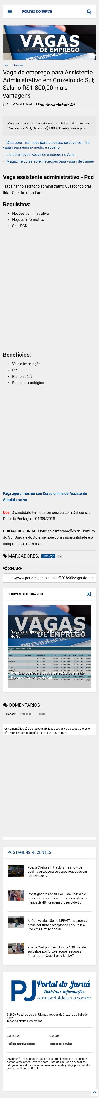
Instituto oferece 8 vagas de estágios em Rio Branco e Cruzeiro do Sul (48, 675)
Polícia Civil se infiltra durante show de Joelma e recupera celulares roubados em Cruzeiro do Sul (57, 872)
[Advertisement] (46, 290)
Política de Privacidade (21, 1043)
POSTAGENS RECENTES (30, 852)
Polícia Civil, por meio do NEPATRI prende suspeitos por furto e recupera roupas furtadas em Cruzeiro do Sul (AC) (57, 951)
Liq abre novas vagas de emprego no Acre (40, 154)
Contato (54, 1036)
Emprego (18, 65)
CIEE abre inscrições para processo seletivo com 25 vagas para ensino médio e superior (46, 145)
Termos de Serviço (61, 1043)
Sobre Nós (13, 1036)
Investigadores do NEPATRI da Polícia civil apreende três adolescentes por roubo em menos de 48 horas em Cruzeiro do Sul (57, 898)
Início (6, 65)
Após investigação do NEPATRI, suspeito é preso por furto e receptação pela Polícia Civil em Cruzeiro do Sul (57, 925)
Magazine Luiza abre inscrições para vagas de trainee (50, 161)
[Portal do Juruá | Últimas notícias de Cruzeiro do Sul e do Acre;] (37, 12)
